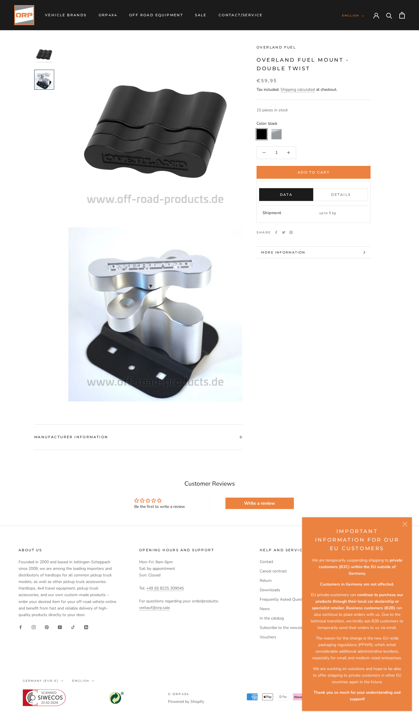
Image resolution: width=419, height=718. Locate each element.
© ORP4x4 (178, 694)
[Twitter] (283, 232)
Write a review (259, 503)
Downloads (270, 590)
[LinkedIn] (86, 627)
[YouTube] (60, 627)
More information (283, 252)
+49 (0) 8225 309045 (165, 588)
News (265, 609)
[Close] (405, 524)
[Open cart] (402, 15)
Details (341, 194)
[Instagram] (34, 627)
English (350, 15)
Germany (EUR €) (40, 681)
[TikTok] (73, 627)
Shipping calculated (297, 89)
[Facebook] (276, 232)
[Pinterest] (291, 232)
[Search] (389, 15)
